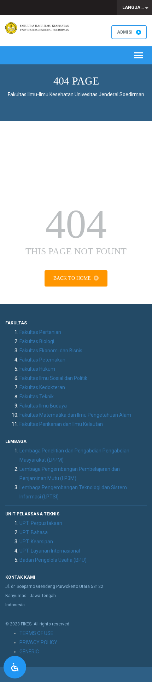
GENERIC (29, 651)
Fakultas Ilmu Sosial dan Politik (53, 378)
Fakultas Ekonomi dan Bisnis (50, 350)
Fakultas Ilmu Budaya (43, 406)
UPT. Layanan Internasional (49, 551)
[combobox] (134, 7)
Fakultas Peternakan (42, 360)
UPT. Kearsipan (36, 541)
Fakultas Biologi (36, 341)
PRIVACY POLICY (38, 642)
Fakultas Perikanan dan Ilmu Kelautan (61, 424)
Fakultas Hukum (37, 369)
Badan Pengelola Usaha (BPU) (53, 560)
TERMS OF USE (36, 633)
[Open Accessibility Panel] (15, 667)
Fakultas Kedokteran (42, 387)
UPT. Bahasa (33, 532)
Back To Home (72, 278)
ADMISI (125, 32)
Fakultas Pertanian (40, 332)
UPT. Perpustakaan (40, 523)
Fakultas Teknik (36, 396)
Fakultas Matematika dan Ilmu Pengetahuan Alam (75, 415)
